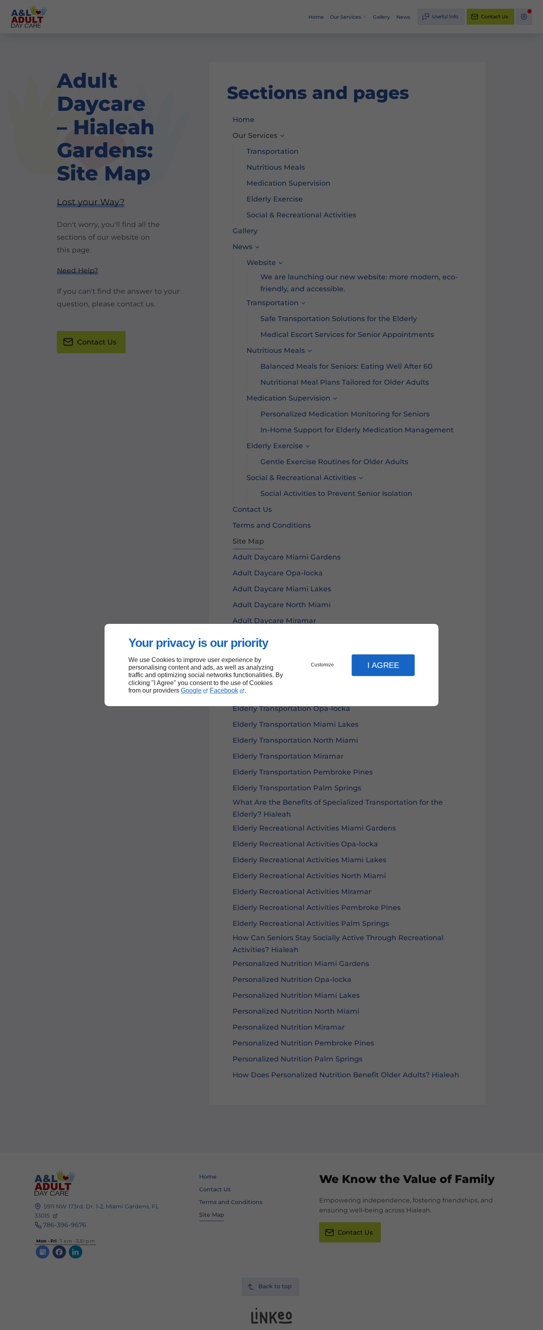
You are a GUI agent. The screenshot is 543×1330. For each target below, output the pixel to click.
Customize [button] (322, 665)
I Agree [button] (383, 665)
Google (191, 690)
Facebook (224, 690)
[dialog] (271, 665)
